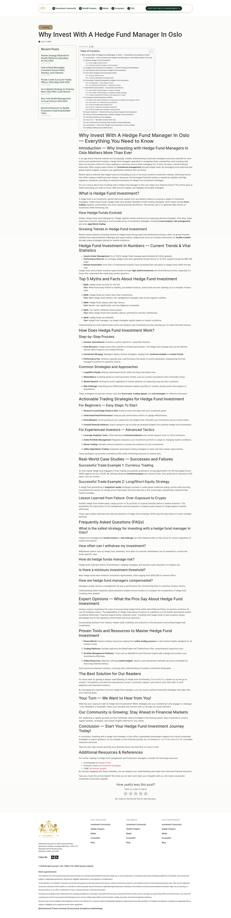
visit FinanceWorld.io (170, 739)
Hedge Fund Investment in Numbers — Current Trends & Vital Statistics (112, 68)
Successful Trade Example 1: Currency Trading (104, 90)
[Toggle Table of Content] (149, 51)
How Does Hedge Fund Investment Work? (101, 73)
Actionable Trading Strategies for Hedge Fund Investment (107, 80)
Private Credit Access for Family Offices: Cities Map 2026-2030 (56, 81)
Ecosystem (95, 838)
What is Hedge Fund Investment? (98, 60)
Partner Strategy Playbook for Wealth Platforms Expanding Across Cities (55, 58)
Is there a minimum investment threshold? (103, 107)
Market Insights (100, 768)
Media (93, 833)
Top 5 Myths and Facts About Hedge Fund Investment (106, 70)
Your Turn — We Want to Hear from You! (101, 120)
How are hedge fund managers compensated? (104, 109)
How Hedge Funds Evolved (98, 63)
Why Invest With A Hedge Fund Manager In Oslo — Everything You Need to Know (115, 55)
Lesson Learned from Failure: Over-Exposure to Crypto (107, 95)
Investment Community (100, 824)
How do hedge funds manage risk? (100, 105)
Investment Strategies (111, 765)
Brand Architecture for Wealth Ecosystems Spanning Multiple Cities (55, 110)
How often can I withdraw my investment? (103, 102)
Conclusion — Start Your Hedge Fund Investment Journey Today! (110, 125)
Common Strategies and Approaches (101, 78)
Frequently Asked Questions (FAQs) (99, 97)
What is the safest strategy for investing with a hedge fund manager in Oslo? (114, 100)
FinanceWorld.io (158, 679)
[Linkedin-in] (52, 857)
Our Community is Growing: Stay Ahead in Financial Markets (108, 122)
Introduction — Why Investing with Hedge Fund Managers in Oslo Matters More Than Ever (118, 58)
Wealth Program (97, 829)
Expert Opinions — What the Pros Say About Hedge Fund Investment (111, 112)
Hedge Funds (105, 762)
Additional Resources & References (99, 128)
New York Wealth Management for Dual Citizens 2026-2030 (56, 99)
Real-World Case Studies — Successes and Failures (104, 88)
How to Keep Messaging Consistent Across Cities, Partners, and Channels (53, 70)
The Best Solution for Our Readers (98, 117)
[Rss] (56, 857)
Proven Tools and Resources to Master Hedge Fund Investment (109, 114)
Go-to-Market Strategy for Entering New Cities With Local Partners (57, 90)
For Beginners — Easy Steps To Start (101, 83)
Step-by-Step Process (96, 75)
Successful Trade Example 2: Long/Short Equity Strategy (108, 93)
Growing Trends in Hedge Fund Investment (103, 65)
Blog (93, 842)
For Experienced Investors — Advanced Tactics (105, 85)
